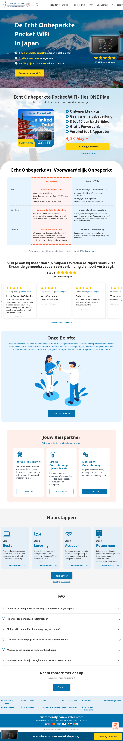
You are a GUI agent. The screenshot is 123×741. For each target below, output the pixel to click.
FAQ (44, 701)
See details (28, 491)
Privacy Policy (8, 707)
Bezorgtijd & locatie (61, 581)
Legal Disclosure (70, 707)
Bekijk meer (61, 575)
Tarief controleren (87, 153)
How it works (61, 491)
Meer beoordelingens (60, 322)
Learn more (90, 251)
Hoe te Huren (28, 701)
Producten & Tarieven (7, 702)
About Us (88, 701)
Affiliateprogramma (112, 701)
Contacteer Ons (70, 701)
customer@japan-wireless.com (61, 717)
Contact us (94, 491)
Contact (61, 687)
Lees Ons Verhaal (61, 413)
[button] (4, 301)
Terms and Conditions (88, 708)
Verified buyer (25, 291)
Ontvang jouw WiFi (29, 73)
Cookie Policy (28, 707)
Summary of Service (51, 707)
